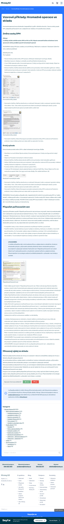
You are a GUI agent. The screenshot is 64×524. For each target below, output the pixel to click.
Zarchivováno (10, 442)
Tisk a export (11, 421)
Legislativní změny (12, 415)
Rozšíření (20, 491)
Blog (29, 475)
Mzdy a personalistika (13, 429)
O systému (20, 475)
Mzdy (30, 483)
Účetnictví (31, 480)
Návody (8, 8)
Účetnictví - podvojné (13, 438)
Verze (9, 446)
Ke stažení (42, 504)
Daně (30, 478)
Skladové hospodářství (14, 434)
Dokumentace (43, 487)
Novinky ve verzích (12, 417)
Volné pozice (39, 520)
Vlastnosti (21, 478)
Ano (27, 382)
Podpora (41, 475)
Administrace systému (12, 411)
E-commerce (32, 485)
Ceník (19, 480)
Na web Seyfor (53, 520)
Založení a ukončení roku (14, 423)
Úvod (3, 8)
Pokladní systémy (12, 431)
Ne (36, 382)
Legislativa (10, 444)
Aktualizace (23, 397)
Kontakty (52, 475)
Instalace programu (13, 413)
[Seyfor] (6, 520)
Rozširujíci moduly (12, 432)
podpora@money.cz (14, 394)
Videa (7, 440)
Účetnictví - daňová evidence (16, 436)
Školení (42, 478)
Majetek (9, 427)
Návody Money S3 (9, 409)
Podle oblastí (10, 425)
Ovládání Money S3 (13, 419)
